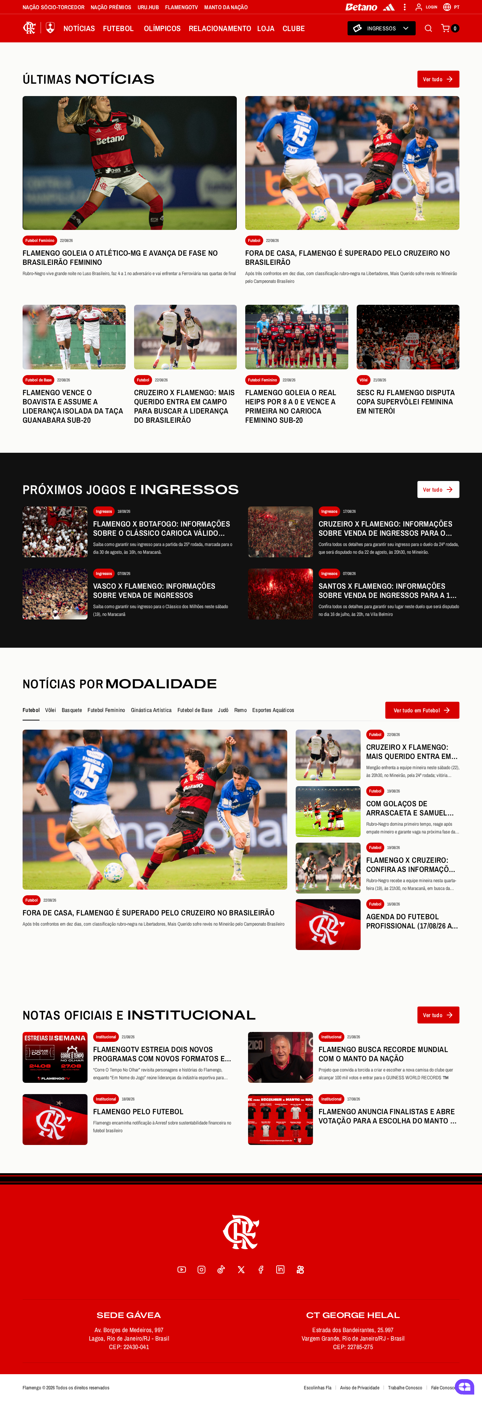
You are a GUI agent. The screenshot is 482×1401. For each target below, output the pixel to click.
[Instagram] (201, 1270)
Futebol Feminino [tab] (106, 710)
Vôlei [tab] (50, 710)
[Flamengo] (40, 28)
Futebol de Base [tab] (195, 710)
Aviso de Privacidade (359, 1387)
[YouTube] (182, 1270)
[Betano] (361, 7)
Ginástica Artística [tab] (151, 710)
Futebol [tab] (31, 710)
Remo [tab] (240, 710)
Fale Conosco (444, 1387)
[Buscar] (428, 28)
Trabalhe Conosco (405, 1387)
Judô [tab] (223, 710)
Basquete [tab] (72, 710)
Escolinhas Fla (317, 1387)
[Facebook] (261, 1270)
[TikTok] (221, 1270)
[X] (241, 1270)
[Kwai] (300, 1270)
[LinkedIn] (280, 1270)
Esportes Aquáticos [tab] (273, 710)
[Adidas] (389, 7)
